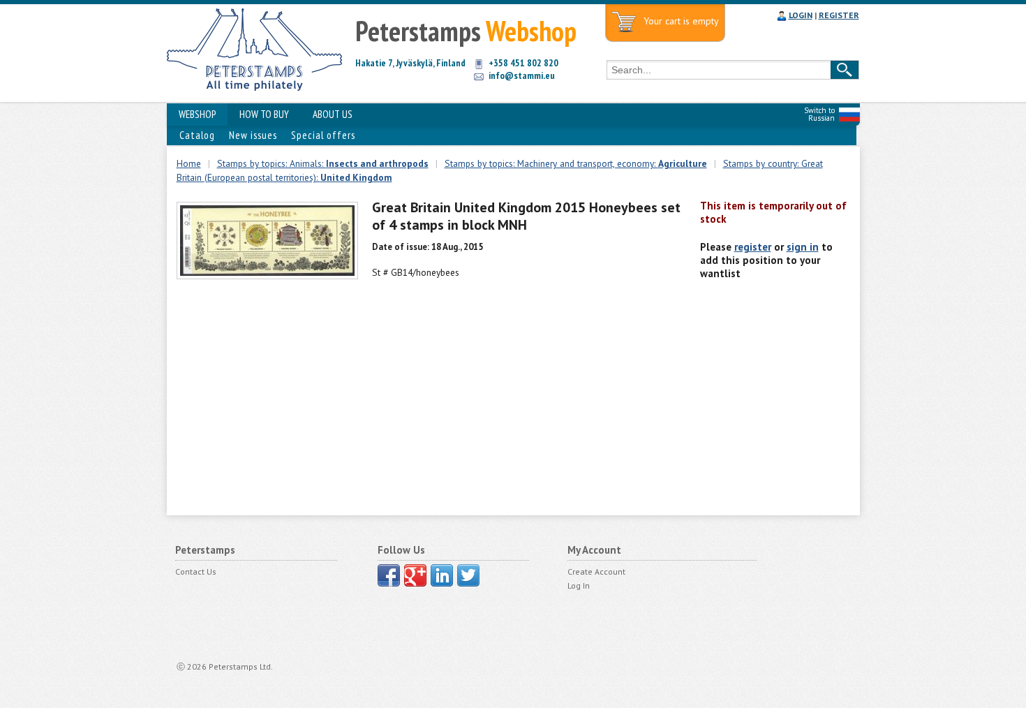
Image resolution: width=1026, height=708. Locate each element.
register (752, 246)
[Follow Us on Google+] (415, 575)
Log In (578, 585)
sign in (803, 246)
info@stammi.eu (522, 75)
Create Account (596, 571)
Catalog (197, 135)
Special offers (323, 135)
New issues (253, 135)
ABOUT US (332, 114)
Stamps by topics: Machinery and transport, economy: (576, 163)
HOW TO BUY (264, 114)
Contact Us (195, 571)
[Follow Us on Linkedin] (442, 575)
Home (189, 163)
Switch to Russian (819, 114)
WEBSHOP (197, 114)
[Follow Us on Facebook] (389, 575)
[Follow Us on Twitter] (468, 575)
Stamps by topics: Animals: (323, 163)
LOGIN (800, 15)
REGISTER (839, 15)
